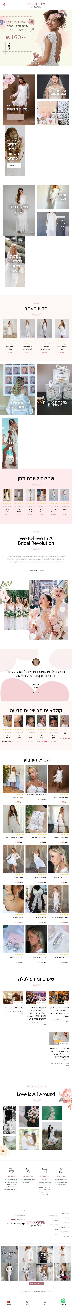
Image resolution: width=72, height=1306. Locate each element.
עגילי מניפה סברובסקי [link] (19, 737)
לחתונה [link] (67, 1002)
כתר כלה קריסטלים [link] (42, 737)
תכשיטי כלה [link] (49, 732)
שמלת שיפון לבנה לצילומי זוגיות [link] (27, 348)
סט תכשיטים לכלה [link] (7, 737)
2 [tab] (36, 693)
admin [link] (61, 1020)
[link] (35, 5)
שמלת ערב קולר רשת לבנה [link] (44, 348)
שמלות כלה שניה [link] (39, 344)
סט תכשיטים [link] (65, 730)
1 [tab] (33, 693)
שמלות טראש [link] (60, 344)
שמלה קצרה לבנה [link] (62, 348)
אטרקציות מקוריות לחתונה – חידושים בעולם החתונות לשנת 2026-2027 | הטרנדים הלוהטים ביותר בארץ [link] (36, 1013)
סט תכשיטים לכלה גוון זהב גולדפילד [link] (65, 734)
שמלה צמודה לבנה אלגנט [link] (30, 510)
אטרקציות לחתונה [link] (41, 1002)
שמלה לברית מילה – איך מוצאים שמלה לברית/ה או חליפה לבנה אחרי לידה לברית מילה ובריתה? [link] (59, 1054)
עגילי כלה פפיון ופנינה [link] (30, 737)
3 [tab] (39, 693)
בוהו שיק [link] (66, 344)
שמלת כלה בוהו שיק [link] (41, 510)
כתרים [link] (56, 732)
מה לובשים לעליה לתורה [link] (13, 1008)
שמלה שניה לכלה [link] (10, 348)
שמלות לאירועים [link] (18, 1002)
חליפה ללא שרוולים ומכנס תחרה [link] (65, 510)
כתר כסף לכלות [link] (53, 737)
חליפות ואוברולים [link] (64, 506)
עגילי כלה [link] (32, 732)
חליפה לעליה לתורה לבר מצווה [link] (53, 510)
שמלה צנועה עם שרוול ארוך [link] (18, 510)
